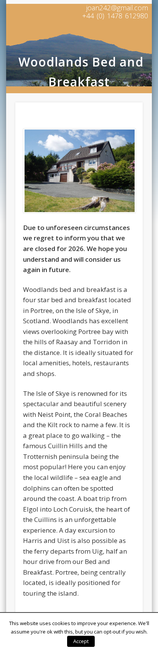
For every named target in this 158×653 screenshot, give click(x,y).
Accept (81, 641)
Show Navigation (124, 42)
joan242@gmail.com (117, 7)
